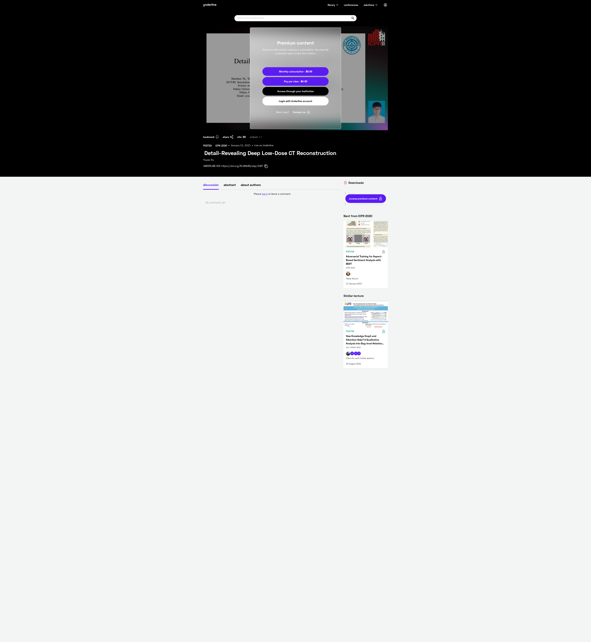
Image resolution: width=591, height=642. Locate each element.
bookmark (209, 136)
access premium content (363, 198)
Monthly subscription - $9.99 (295, 71)
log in (265, 194)
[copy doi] (267, 166)
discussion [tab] (211, 185)
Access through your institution (295, 91)
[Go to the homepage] (209, 4)
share (226, 136)
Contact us (299, 112)
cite (239, 136)
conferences (351, 4)
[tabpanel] (272, 198)
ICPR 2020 (365, 216)
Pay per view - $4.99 (295, 81)
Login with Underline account (295, 101)
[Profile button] (385, 4)
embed (254, 136)
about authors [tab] (251, 185)
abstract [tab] (230, 185)
